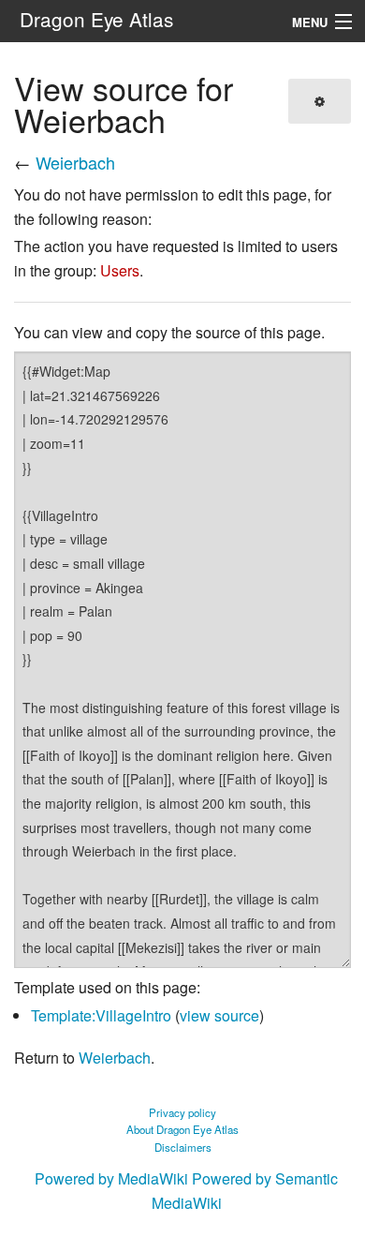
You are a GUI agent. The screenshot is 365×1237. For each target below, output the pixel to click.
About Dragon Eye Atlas (182, 1129)
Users (119, 270)
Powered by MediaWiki (111, 1178)
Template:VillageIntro (101, 1015)
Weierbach (75, 162)
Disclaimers (183, 1147)
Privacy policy (182, 1112)
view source (219, 1015)
